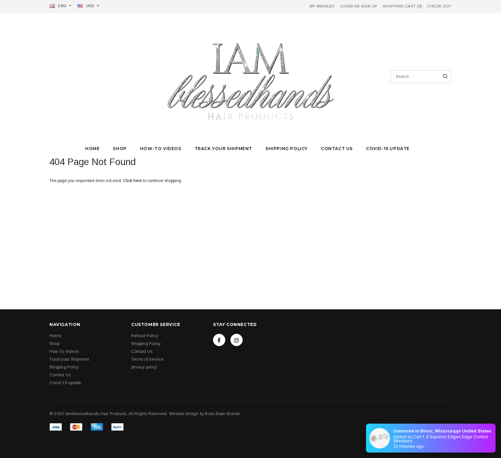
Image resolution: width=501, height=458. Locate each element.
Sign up (369, 6)
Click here (133, 180)
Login (346, 6)
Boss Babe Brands (222, 413)
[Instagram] (236, 340)
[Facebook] (219, 340)
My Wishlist (322, 6)
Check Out (439, 6)
